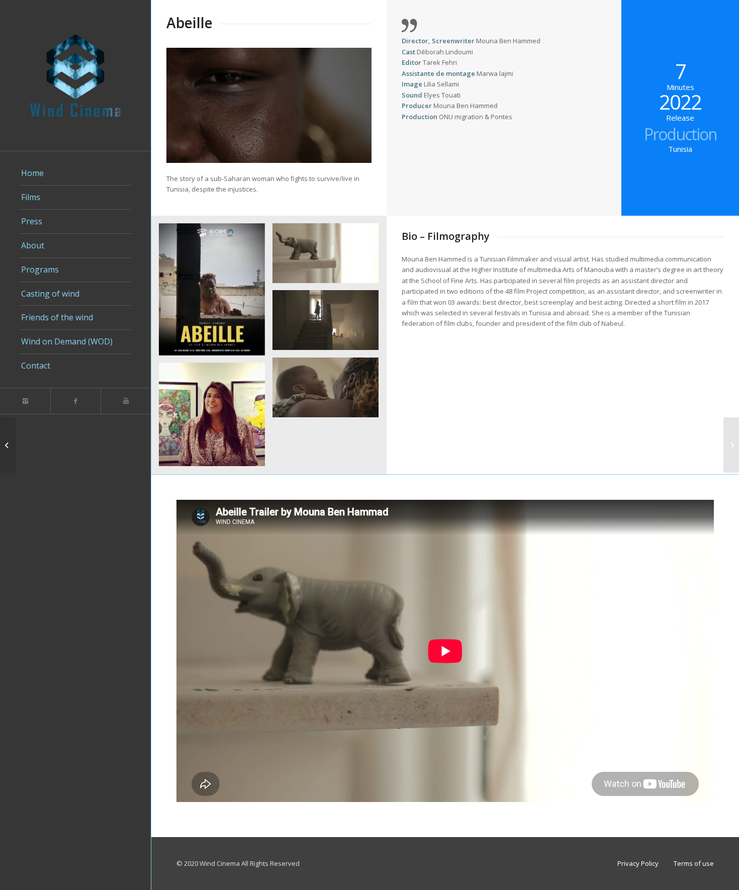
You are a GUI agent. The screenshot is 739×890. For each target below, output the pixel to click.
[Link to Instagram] (25, 401)
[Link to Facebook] (75, 401)
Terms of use (694, 863)
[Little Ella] (8, 445)
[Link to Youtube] (126, 401)
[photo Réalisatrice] (215, 418)
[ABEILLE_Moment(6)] (329, 391)
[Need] (731, 445)
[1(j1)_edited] (215, 293)
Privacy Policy (638, 863)
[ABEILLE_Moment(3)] (329, 257)
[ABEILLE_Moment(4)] (329, 324)
